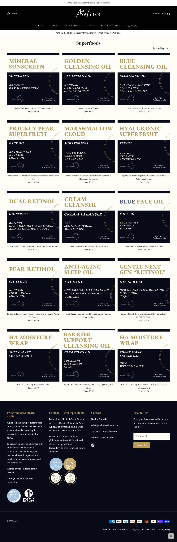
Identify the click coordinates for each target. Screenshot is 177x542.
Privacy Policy (164, 529)
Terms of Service (148, 529)
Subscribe (142, 445)
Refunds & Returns (120, 529)
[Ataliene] (88, 14)
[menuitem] (41, 26)
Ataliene (16, 521)
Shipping (135, 529)
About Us (106, 529)
